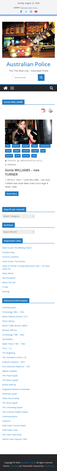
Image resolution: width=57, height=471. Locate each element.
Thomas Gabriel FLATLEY (32, 7)
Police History (8, 321)
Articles (16, 146)
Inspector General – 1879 (13, 362)
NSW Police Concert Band (13, 425)
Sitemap (6, 291)
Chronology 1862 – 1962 (13, 312)
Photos (9, 156)
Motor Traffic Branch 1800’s (14, 325)
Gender (26, 151)
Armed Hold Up (9, 384)
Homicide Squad (9, 393)
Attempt (26, 146)
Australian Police (28, 64)
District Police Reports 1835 (14, 439)
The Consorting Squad (12, 407)
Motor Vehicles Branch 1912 (15, 316)
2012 (7, 146)
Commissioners (9, 307)
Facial (8, 151)
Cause (34, 146)
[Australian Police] (5, 88)
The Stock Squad (9, 403)
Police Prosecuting (10, 398)
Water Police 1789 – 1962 (13, 343)
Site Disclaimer (8, 278)
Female (16, 151)
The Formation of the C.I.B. (14, 357)
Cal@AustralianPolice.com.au (30, 160)
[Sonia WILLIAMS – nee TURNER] (28, 132)
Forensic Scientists (10, 257)
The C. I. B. (7, 348)
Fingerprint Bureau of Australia (16, 389)
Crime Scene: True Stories (13, 261)
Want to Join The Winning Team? (17, 247)
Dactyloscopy (8, 252)
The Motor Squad (10, 380)
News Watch (8, 273)
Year (34, 156)
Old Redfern (7, 339)
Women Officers (9, 330)
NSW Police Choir (10, 430)
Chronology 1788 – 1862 (13, 334)
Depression (44, 146)
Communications (9, 416)
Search (41, 77)
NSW (43, 151)
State (18, 156)
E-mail (5, 287)
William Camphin (9, 371)
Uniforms (6, 421)
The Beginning (8, 353)
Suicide (26, 156)
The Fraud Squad (9, 375)
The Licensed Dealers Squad (15, 412)
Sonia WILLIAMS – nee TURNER (22, 172)
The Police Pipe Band (11, 434)
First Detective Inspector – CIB (16, 366)
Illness (35, 151)
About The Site (8, 282)
